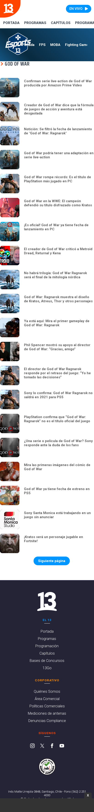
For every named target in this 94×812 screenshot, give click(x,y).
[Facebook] (52, 746)
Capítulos (60, 23)
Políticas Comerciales (47, 706)
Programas (35, 23)
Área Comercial (47, 699)
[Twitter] (42, 746)
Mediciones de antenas (47, 713)
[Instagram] (32, 746)
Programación (47, 646)
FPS (42, 45)
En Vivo (76, 9)
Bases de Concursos (47, 660)
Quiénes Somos (47, 691)
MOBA (55, 45)
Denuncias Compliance (47, 721)
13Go (47, 668)
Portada (11, 23)
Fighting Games (77, 45)
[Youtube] (61, 746)
